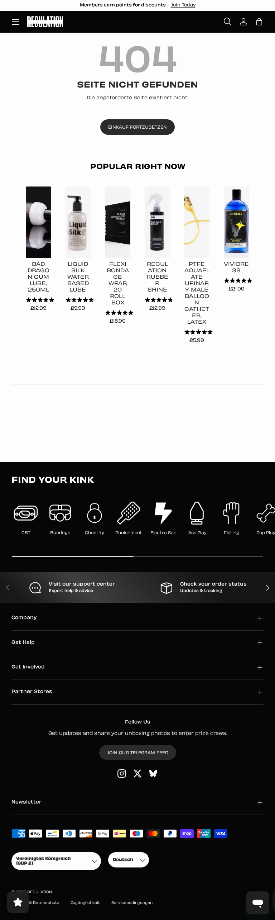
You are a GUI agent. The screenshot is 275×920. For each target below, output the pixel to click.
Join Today (183, 5)
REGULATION (39, 892)
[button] (259, 22)
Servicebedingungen (132, 903)
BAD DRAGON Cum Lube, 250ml (38, 277)
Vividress (236, 268)
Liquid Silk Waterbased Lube (78, 277)
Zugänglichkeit (85, 903)
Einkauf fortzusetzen (137, 127)
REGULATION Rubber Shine (157, 277)
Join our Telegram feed (137, 753)
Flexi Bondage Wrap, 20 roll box (118, 284)
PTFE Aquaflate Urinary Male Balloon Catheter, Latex (196, 293)
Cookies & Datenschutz (35, 903)
